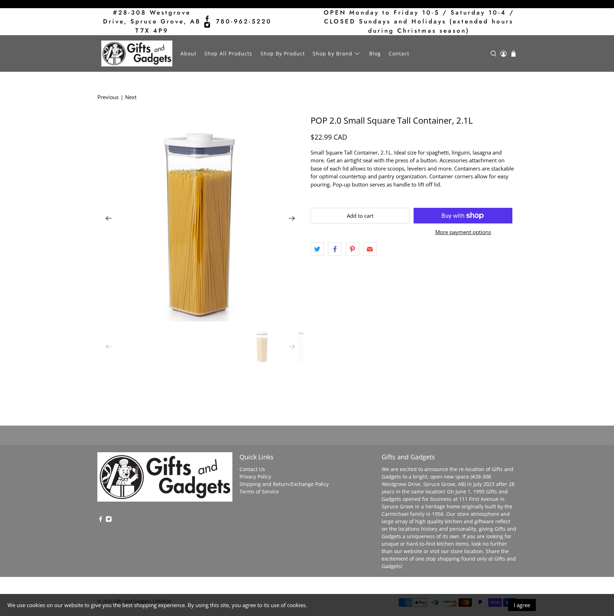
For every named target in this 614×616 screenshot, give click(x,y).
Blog (375, 53)
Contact (399, 53)
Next (130, 97)
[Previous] (109, 218)
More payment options (463, 232)
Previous (108, 97)
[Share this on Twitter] (317, 249)
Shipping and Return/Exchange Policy (284, 484)
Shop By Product (282, 53)
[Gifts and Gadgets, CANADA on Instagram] (207, 25)
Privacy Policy (255, 476)
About (188, 53)
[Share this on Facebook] (334, 249)
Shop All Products (228, 53)
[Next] (292, 218)
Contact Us (252, 469)
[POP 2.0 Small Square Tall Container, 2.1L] (200, 218)
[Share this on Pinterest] (352, 249)
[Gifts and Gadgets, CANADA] (136, 53)
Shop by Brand (332, 53)
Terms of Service (259, 491)
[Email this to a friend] (370, 249)
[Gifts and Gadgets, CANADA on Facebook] (207, 18)
